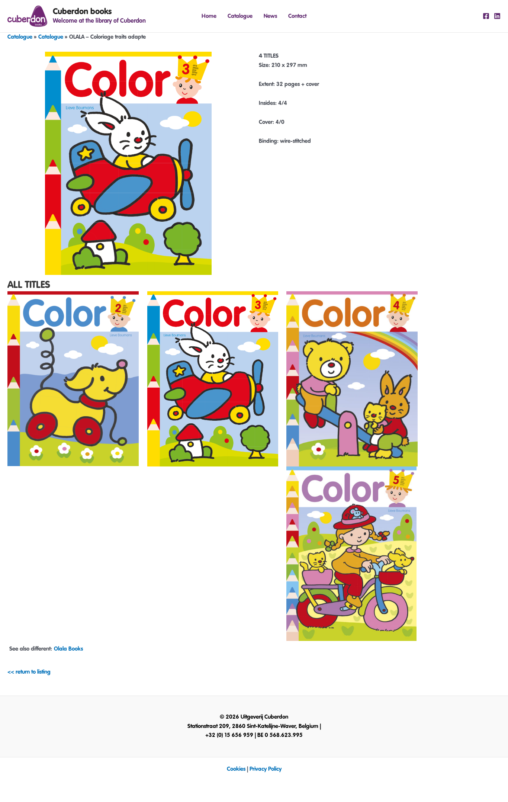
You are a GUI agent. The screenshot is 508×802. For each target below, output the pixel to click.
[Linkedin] (497, 16)
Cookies (236, 769)
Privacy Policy (266, 769)
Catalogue (240, 16)
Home (209, 16)
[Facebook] (486, 16)
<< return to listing (29, 672)
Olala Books (68, 649)
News (270, 16)
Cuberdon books (82, 11)
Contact (297, 16)
